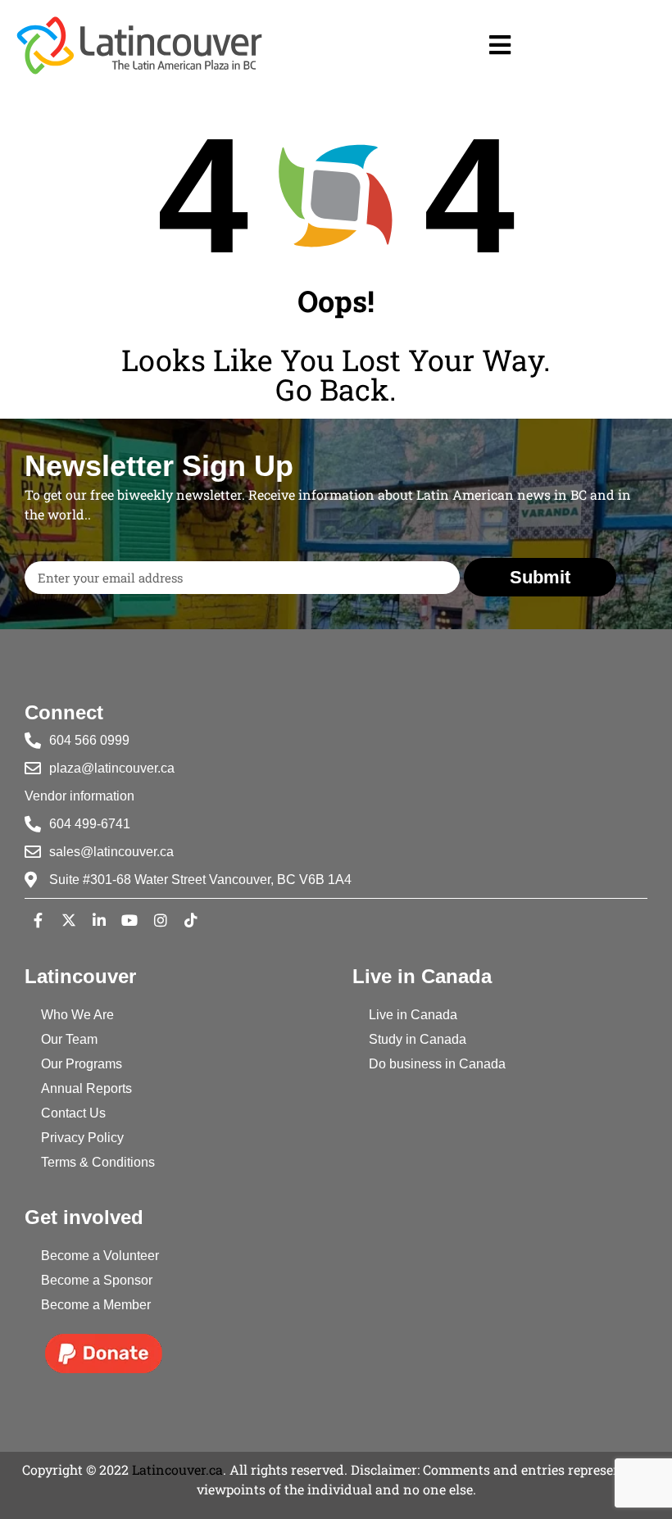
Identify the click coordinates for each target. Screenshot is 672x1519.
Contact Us (73, 1113)
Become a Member (96, 1305)
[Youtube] (129, 920)
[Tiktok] (191, 920)
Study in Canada (417, 1039)
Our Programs (81, 1064)
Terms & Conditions (98, 1162)
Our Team (69, 1039)
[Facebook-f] (38, 920)
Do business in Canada (437, 1064)
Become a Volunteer (100, 1256)
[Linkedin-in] (99, 920)
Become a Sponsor (96, 1280)
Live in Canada (413, 1015)
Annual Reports (86, 1088)
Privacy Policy (82, 1138)
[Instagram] (161, 920)
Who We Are (77, 1015)
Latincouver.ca (177, 1469)
